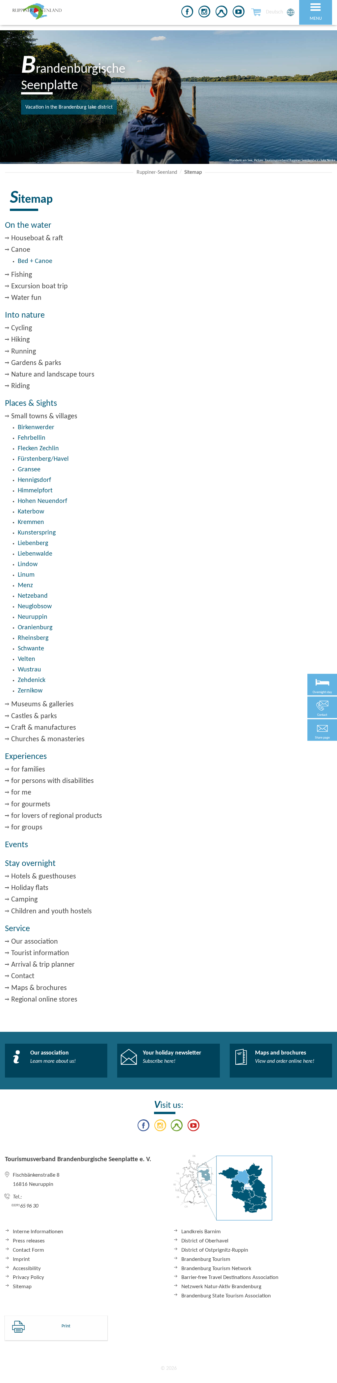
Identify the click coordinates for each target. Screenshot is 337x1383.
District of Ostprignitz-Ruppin (214, 1250)
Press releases (29, 1241)
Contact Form (28, 1250)
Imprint (21, 1259)
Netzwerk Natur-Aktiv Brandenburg (221, 1287)
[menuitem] (274, 12)
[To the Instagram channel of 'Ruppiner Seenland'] (204, 13)
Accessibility (27, 1268)
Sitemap (22, 1287)
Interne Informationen (38, 1232)
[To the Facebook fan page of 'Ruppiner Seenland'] (187, 13)
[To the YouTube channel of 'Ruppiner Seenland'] (239, 13)
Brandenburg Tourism (205, 1259)
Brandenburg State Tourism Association (226, 1296)
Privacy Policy (28, 1277)
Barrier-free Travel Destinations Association (229, 1277)
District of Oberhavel (204, 1241)
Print (66, 1326)
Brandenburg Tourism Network (216, 1268)
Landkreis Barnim (201, 1232)
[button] (322, 730)
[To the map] (222, 1191)
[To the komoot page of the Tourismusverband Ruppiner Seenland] (221, 13)
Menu (316, 18)
